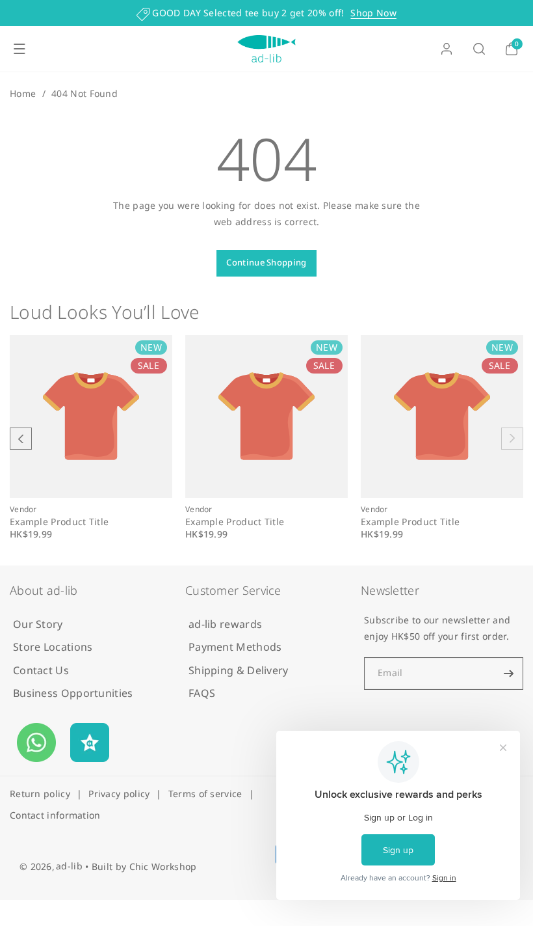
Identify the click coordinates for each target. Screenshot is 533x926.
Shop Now (373, 13)
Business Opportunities (73, 693)
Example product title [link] (59, 522)
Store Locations (53, 647)
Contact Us (41, 670)
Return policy (40, 793)
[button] (19, 49)
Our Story (38, 624)
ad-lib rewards (225, 624)
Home (23, 93)
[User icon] (446, 49)
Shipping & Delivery (238, 670)
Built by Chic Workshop (144, 866)
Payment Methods (235, 647)
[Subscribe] (508, 673)
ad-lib (69, 866)
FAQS (201, 693)
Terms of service (205, 793)
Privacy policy (119, 793)
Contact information (55, 815)
